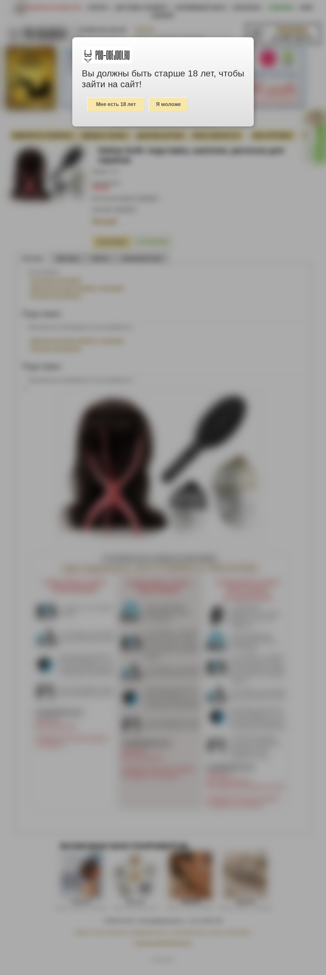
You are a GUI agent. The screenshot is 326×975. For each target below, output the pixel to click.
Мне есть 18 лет (116, 104)
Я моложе (168, 104)
